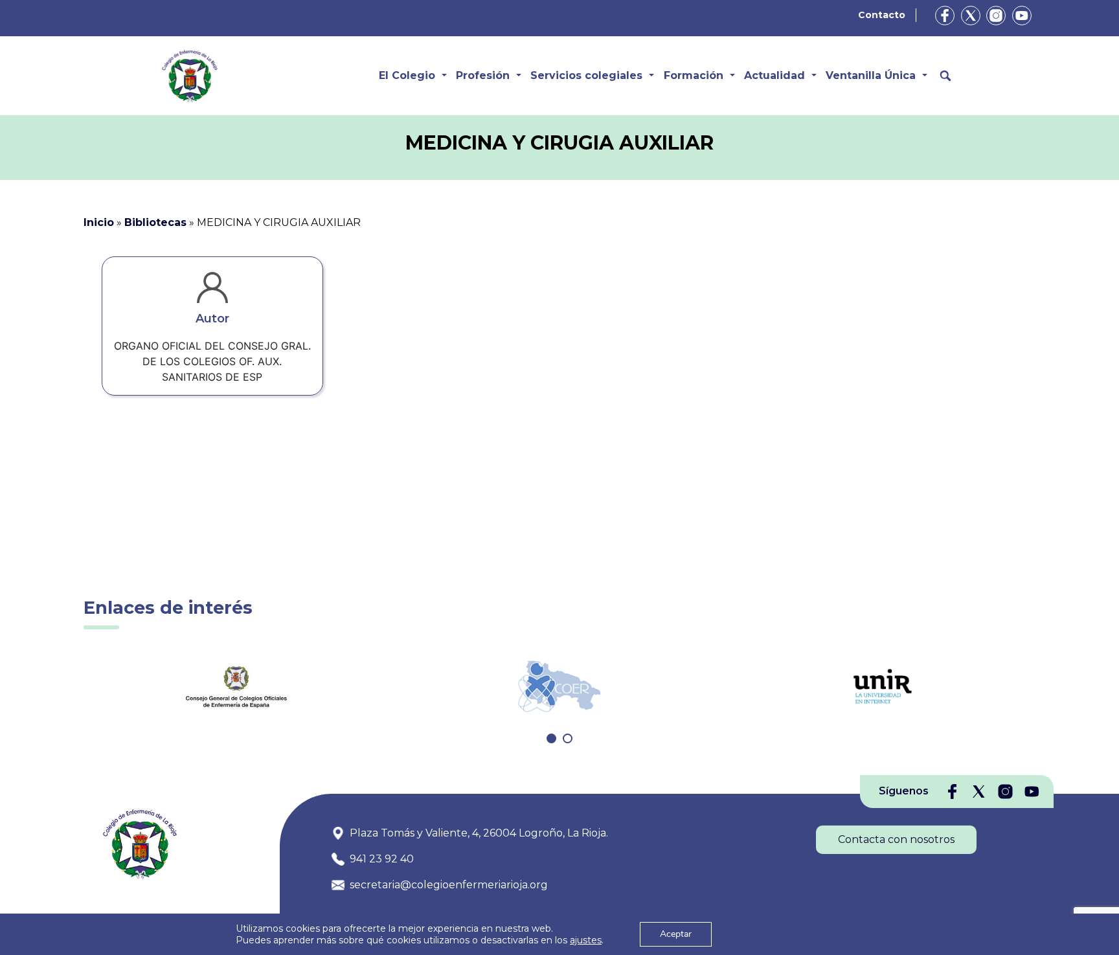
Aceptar (676, 934)
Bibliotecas (155, 222)
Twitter (970, 15)
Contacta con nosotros (896, 839)
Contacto (881, 15)
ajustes (586, 940)
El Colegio (407, 75)
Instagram (996, 15)
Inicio (99, 222)
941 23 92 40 (382, 859)
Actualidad (774, 75)
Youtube (1022, 15)
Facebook (945, 15)
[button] (551, 738)
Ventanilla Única (871, 75)
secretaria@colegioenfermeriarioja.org (449, 885)
